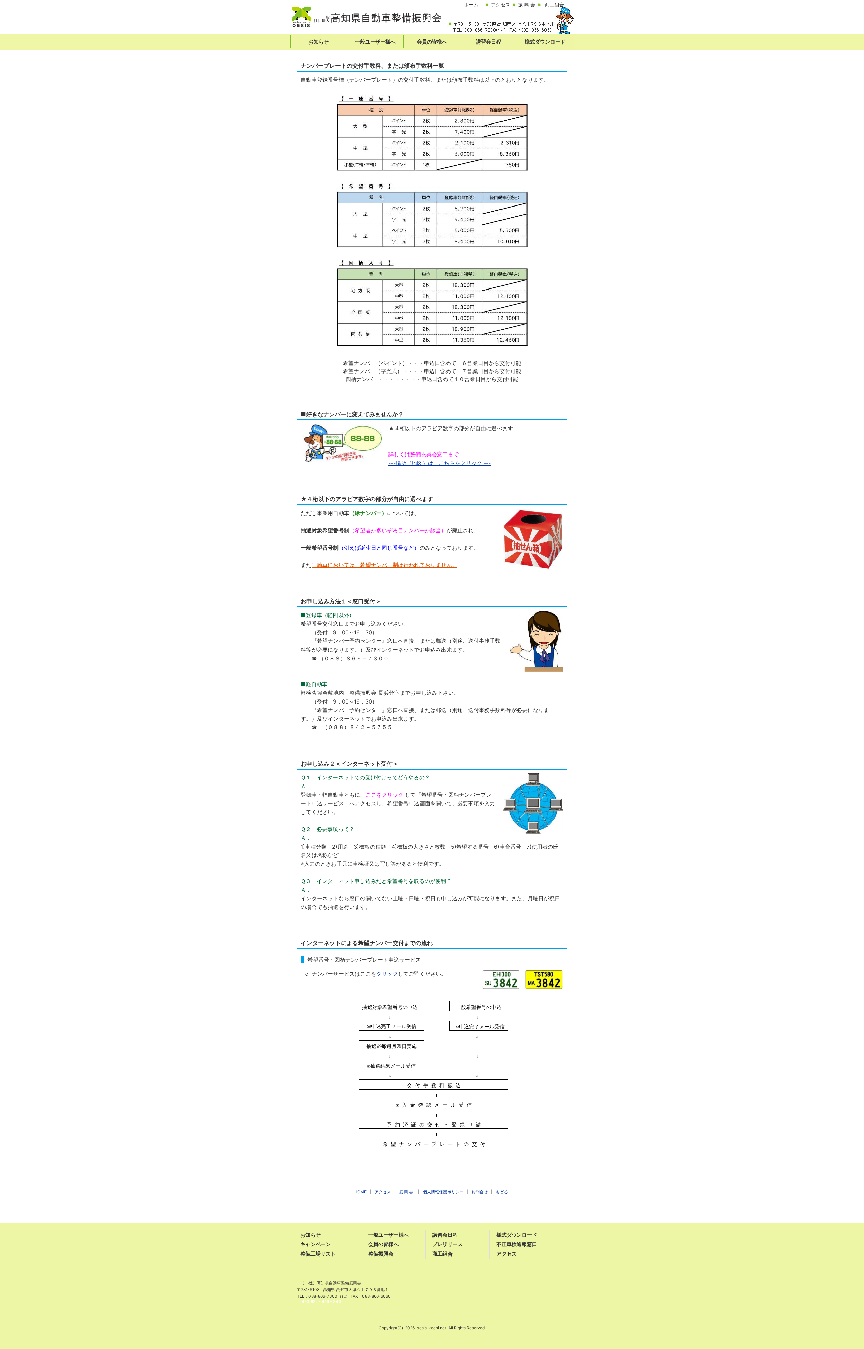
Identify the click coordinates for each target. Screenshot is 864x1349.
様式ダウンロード (516, 1235)
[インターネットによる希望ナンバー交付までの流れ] (522, 979)
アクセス (506, 1253)
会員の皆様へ (383, 1244)
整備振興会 (381, 1253)
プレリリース (447, 1244)
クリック (387, 973)
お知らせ (310, 1235)
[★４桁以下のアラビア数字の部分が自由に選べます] (533, 538)
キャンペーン (315, 1244)
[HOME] (366, 20)
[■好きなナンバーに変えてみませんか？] (341, 442)
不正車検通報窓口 (516, 1244)
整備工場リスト (318, 1253)
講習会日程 (445, 1235)
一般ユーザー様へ (388, 1235)
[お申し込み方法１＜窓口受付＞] (536, 640)
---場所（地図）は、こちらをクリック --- (439, 463)
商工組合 (442, 1253)
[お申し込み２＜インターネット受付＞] (533, 803)
